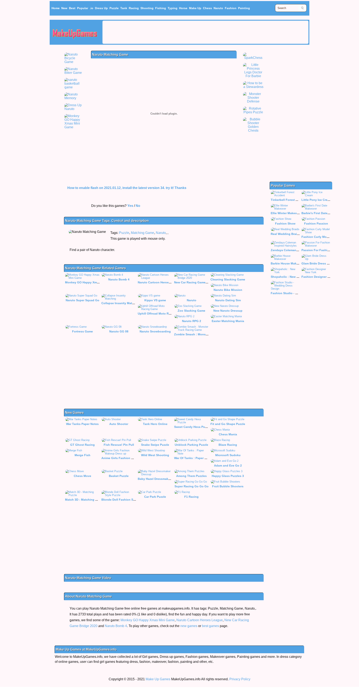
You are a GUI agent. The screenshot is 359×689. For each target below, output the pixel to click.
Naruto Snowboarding (155, 331)
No (138, 205)
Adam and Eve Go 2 (228, 465)
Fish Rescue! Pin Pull (119, 444)
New (64, 8)
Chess (207, 8)
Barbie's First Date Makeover (321, 213)
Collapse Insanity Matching (120, 303)
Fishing (160, 8)
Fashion (230, 8)
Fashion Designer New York (321, 276)
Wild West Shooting (155, 455)
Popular (82, 8)
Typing (172, 8)
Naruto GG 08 (118, 331)
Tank (123, 8)
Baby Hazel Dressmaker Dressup (161, 478)
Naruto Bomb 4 (118, 279)
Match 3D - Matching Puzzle (84, 499)
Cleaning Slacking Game (227, 279)
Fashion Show (285, 223)
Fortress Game (82, 331)
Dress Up (101, 8)
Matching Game (142, 233)
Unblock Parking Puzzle (191, 444)
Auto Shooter (118, 424)
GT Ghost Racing (82, 444)
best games (210, 626)
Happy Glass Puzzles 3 (228, 476)
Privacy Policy (239, 679)
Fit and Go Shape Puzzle (227, 424)
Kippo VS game (155, 300)
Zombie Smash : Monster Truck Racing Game (206, 334)
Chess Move (82, 476)
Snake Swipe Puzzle (155, 444)
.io (91, 8)
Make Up (195, 8)
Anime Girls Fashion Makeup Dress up (128, 458)
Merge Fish (82, 455)
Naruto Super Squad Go (82, 300)
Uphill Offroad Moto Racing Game (162, 313)
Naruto (218, 8)
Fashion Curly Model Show (320, 236)
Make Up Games (158, 679)
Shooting (147, 8)
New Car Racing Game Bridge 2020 (198, 282)
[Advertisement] (205, 32)
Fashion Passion (316, 223)
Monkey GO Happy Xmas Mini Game (90, 282)
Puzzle (114, 8)
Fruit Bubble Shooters (227, 486)
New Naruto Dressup (227, 310)
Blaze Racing (228, 444)
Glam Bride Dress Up (316, 263)
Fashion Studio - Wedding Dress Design (299, 293)
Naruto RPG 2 (191, 321)
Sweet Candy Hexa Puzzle (192, 426)
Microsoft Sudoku (228, 455)
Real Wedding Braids (285, 234)
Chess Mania (228, 434)
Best (72, 8)
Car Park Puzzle (155, 496)
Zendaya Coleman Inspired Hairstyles (297, 250)
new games (188, 626)
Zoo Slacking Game (191, 310)
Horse (183, 8)
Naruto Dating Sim (228, 300)
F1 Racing (191, 496)
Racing (134, 8)
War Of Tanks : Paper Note (192, 458)
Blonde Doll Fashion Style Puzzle (124, 499)
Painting (244, 8)
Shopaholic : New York (287, 276)
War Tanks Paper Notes (82, 424)
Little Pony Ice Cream (316, 199)
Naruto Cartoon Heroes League (160, 282)
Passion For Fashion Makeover (323, 250)
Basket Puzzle (119, 476)
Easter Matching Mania (228, 321)
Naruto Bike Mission (228, 289)
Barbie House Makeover (287, 263)
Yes (130, 205)
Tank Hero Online (155, 424)
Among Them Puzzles (191, 476)
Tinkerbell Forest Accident (289, 199)
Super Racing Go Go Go (192, 486)
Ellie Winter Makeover (286, 213)
